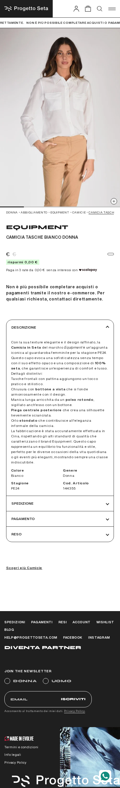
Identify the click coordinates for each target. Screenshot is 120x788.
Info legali (12, 754)
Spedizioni (14, 622)
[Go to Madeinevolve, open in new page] (18, 739)
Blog (9, 629)
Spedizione (22, 503)
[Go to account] (76, 9)
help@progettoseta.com (30, 637)
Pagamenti (42, 622)
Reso (16, 534)
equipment (59, 212)
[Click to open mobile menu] (112, 8)
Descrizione (23, 327)
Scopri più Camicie (24, 568)
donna (12, 212)
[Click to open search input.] (99, 9)
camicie (79, 212)
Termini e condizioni (21, 747)
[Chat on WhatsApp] (105, 776)
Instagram (99, 637)
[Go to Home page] (26, 8)
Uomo (62, 681)
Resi (63, 622)
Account (82, 622)
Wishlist (105, 622)
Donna (25, 681)
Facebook (72, 637)
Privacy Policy (74, 710)
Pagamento (23, 519)
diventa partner (42, 647)
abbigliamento (34, 212)
